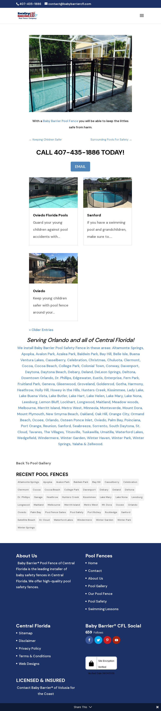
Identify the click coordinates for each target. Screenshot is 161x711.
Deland (117, 489)
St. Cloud (44, 519)
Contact (95, 571)
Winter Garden (104, 519)
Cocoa (36, 489)
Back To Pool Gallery (33, 463)
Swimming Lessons (103, 609)
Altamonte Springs (28, 482)
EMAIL (80, 166)
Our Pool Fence (100, 594)
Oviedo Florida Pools (50, 215)
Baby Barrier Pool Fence (60, 121)
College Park (71, 489)
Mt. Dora (107, 504)
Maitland (39, 504)
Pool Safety (76, 512)
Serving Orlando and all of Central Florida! (80, 340)
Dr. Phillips (24, 497)
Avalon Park (63, 482)
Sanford (94, 215)
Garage (38, 497)
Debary (104, 489)
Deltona (129, 489)
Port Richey (94, 512)
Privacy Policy (30, 648)
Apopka (47, 482)
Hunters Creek (70, 497)
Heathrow (52, 497)
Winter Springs (26, 527)
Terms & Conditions (35, 656)
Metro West (91, 504)
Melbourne (54, 504)
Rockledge (111, 512)
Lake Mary (106, 497)
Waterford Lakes (63, 519)
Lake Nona (121, 497)
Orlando (132, 504)
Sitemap (26, 633)
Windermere (84, 519)
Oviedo (39, 291)
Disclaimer (27, 641)
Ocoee (120, 504)
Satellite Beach (26, 519)
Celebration (130, 482)
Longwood (24, 504)
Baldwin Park (81, 482)
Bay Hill (96, 482)
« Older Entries (41, 329)
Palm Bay (35, 512)
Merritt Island (72, 504)
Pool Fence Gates (55, 512)
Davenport (89, 489)
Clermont (23, 489)
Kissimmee (89, 497)
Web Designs (29, 664)
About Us (95, 578)
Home (93, 563)
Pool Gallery (97, 586)
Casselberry (112, 482)
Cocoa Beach (52, 489)
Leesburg (137, 497)
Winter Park (124, 519)
